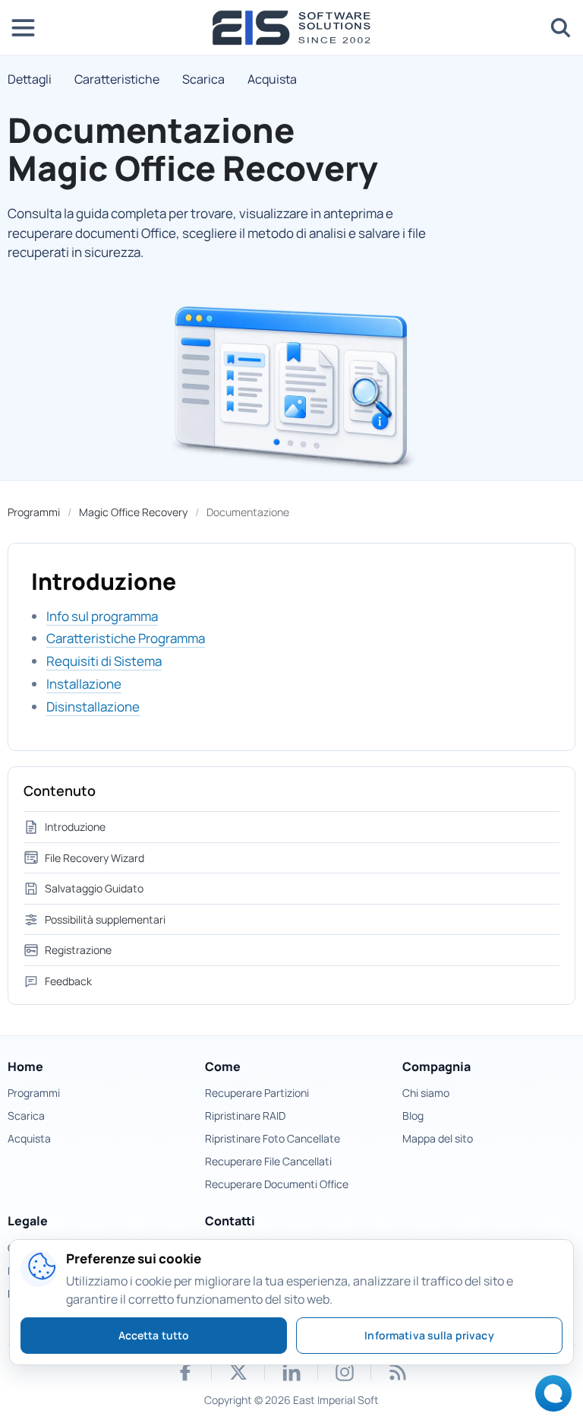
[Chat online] (549, 1398)
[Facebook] (185, 1372)
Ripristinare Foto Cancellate (272, 1138)
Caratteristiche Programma (125, 638)
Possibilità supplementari (105, 919)
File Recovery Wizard (94, 858)
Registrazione (78, 950)
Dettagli (30, 79)
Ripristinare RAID (245, 1115)
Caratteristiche (116, 79)
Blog (413, 1115)
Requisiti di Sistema (104, 661)
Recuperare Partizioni (257, 1092)
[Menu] (23, 27)
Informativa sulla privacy (429, 1335)
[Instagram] (345, 1372)
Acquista (272, 79)
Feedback (68, 981)
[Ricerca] (560, 27)
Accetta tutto (154, 1335)
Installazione (83, 683)
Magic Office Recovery (133, 512)
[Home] (291, 28)
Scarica (203, 79)
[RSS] (398, 1372)
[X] (238, 1372)
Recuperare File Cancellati (268, 1161)
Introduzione (75, 826)
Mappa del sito (437, 1138)
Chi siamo (425, 1092)
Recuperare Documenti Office (276, 1184)
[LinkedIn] (291, 1372)
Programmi (34, 512)
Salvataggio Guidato (94, 888)
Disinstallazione (93, 706)
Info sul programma (102, 616)
